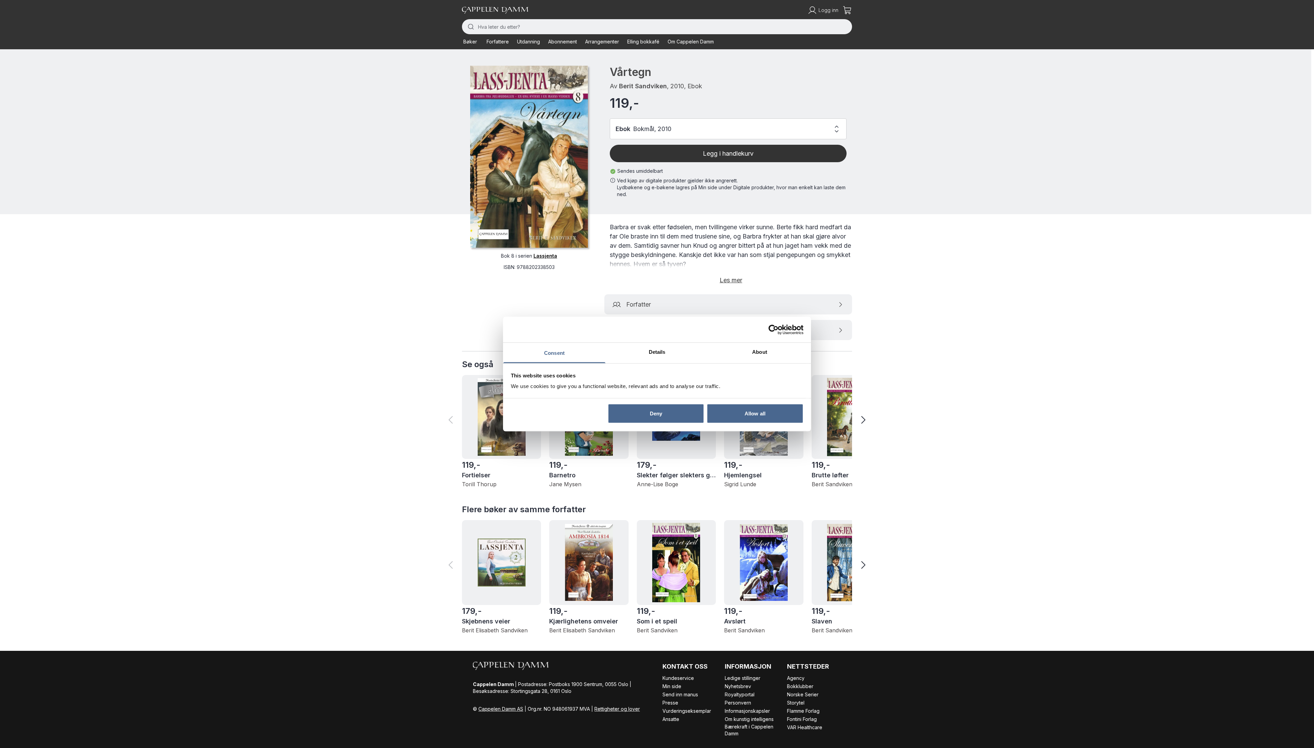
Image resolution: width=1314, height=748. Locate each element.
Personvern (738, 703)
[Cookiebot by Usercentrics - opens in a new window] (773, 329)
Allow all (755, 413)
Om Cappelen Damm (691, 41)
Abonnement (562, 41)
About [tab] (759, 352)
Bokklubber (800, 686)
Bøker (470, 41)
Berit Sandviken (643, 86)
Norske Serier (803, 694)
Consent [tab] (554, 353)
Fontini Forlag (802, 719)
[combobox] (657, 26)
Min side (671, 686)
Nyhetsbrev (738, 686)
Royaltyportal (740, 694)
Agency (795, 678)
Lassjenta (545, 256)
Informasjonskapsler (747, 711)
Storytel (795, 703)
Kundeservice (678, 678)
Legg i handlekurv (728, 153)
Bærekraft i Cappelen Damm (749, 730)
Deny (656, 413)
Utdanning (528, 41)
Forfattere (498, 41)
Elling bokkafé (643, 41)
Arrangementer (602, 41)
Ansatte (670, 719)
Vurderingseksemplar (686, 711)
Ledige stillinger (742, 678)
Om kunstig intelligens (749, 719)
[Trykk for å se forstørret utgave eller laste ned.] (529, 157)
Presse (670, 703)
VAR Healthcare (804, 727)
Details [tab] (657, 352)
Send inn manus (680, 694)
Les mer (731, 280)
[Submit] (470, 26)
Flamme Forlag (803, 711)
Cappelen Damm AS (500, 709)
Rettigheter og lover (617, 709)
